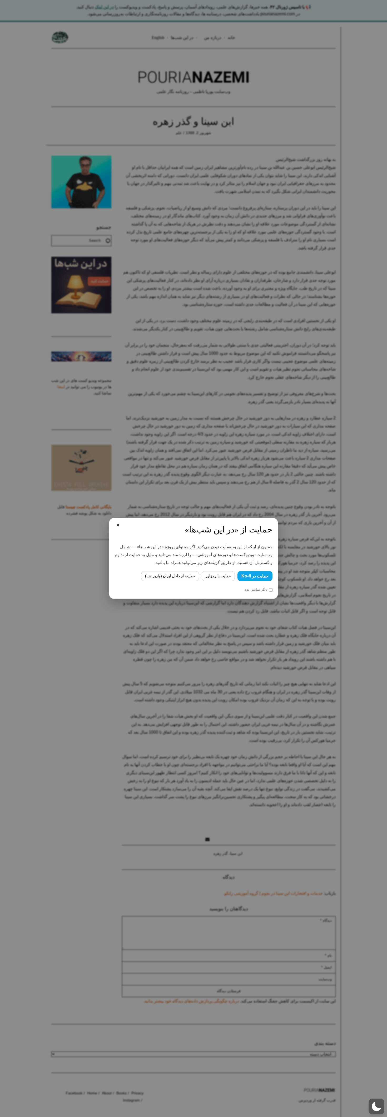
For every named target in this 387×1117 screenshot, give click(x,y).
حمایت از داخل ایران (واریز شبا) (170, 576)
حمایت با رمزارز (218, 576)
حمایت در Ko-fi (255, 576)
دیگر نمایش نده (256, 589)
